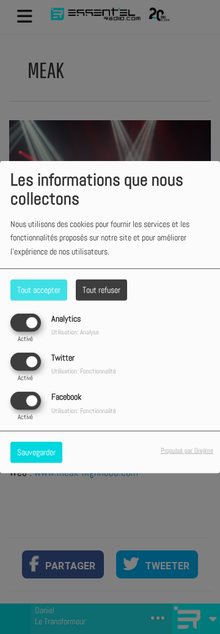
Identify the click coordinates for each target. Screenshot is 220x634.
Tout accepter (39, 289)
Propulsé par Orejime (187, 450)
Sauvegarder (36, 452)
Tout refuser (101, 289)
